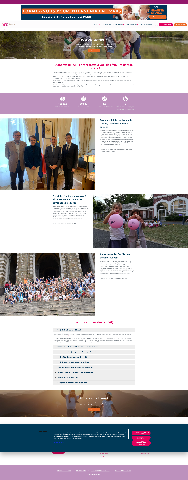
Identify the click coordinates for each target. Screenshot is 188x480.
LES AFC (96, 24)
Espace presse (108, 1)
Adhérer (179, 24)
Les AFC (10, 29)
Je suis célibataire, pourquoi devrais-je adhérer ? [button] (73, 357)
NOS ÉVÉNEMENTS (147, 24)
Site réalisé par (90, 474)
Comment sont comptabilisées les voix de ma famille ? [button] (75, 372)
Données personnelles (100, 470)
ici (82, 218)
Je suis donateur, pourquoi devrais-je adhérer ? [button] (73, 362)
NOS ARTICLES (118, 24)
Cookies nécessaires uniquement (141, 443)
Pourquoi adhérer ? (20, 29)
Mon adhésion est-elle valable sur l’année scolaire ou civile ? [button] (77, 347)
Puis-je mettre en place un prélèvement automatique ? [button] (75, 367)
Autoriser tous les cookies (141, 433)
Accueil (3, 29)
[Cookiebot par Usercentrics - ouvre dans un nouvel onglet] (43, 432)
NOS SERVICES (132, 24)
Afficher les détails (59, 442)
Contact (124, 1)
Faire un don (166, 24)
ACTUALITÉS (107, 24)
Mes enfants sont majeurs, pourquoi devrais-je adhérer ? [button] (76, 352)
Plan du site (81, 470)
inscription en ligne (71, 335)
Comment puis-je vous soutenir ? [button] (68, 377)
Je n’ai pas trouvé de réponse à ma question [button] (72, 382)
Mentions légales (64, 470)
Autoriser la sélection (141, 437)
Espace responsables (88, 1)
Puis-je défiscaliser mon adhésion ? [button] (69, 330)
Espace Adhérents (67, 1)
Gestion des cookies (123, 470)
